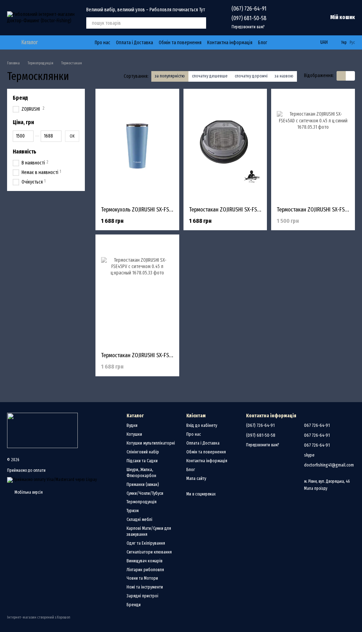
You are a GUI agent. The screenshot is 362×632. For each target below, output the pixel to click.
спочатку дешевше (210, 76)
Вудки (132, 425)
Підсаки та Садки (142, 460)
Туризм (133, 510)
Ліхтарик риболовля (145, 569)
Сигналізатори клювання (149, 552)
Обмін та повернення (180, 43)
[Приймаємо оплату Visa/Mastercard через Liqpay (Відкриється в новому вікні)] (52, 479)
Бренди (134, 604)
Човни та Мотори (142, 578)
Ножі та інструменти (145, 587)
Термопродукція (142, 501)
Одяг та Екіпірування (146, 543)
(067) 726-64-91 (249, 8)
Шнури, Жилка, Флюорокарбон (141, 472)
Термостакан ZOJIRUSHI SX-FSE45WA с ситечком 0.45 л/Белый (260, 209)
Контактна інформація (229, 43)
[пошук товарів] (200, 23)
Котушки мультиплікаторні (151, 443)
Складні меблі (139, 519)
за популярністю (170, 76)
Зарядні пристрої (142, 595)
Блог (262, 43)
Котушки (134, 434)
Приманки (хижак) (143, 484)
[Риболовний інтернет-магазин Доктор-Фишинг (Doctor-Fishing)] (42, 430)
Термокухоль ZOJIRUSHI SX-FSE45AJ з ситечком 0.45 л (162, 209)
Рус (352, 42)
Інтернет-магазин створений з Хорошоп (38, 617)
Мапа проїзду (315, 488)
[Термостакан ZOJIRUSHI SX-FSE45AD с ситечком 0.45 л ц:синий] (313, 147)
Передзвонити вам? (248, 26)
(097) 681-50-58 (249, 18)
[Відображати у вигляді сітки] (341, 76)
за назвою (284, 76)
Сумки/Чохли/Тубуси (145, 493)
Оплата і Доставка (134, 43)
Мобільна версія (28, 492)
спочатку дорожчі (251, 76)
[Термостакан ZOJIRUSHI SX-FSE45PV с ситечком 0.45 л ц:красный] (137, 293)
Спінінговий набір (143, 451)
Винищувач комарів (145, 560)
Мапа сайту (196, 478)
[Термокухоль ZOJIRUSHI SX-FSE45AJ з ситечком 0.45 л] (137, 147)
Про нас (102, 43)
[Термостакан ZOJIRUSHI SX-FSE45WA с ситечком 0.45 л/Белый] (225, 147)
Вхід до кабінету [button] (201, 425)
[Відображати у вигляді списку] (350, 76)
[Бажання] (285, 17)
